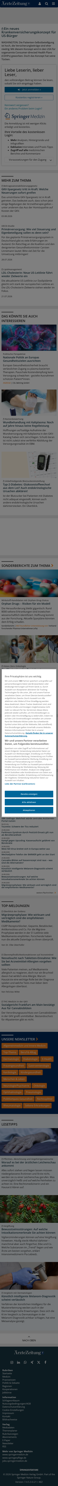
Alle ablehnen (29, 802)
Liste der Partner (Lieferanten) (20, 783)
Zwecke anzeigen (29, 794)
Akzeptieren (29, 810)
